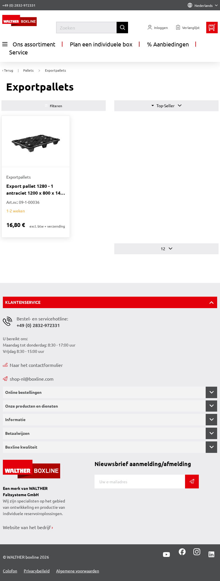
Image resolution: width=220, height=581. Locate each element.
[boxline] (29, 20)
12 (163, 248)
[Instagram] (195, 554)
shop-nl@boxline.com (32, 379)
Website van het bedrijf (27, 527)
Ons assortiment (34, 44)
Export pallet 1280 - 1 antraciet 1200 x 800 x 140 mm (34, 189)
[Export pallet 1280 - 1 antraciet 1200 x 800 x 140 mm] (36, 141)
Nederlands (204, 5)
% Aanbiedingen (168, 44)
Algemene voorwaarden (77, 570)
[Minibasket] (212, 27)
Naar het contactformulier (36, 365)
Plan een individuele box (101, 44)
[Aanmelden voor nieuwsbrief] (192, 481)
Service (18, 52)
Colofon (10, 570)
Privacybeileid (37, 570)
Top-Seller (165, 105)
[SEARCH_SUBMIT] (122, 27)
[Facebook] (182, 554)
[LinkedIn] (211, 554)
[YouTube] (166, 554)
